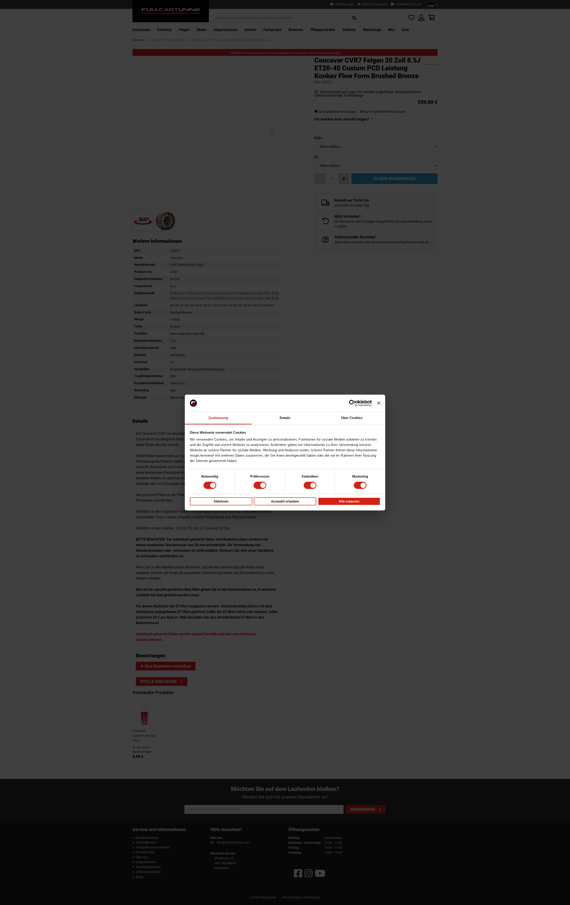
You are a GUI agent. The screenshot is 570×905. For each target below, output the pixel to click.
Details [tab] (285, 418)
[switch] (260, 485)
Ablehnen (221, 501)
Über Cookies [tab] (351, 418)
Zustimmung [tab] (218, 418)
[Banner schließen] (378, 403)
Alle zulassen (349, 501)
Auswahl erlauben (285, 501)
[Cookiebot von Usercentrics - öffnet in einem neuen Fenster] (352, 403)
